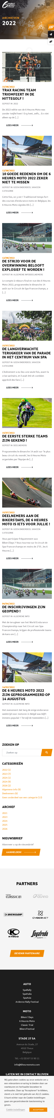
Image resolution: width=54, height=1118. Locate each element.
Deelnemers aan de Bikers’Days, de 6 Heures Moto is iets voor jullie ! (26, 520)
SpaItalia (27, 994)
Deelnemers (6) (10, 793)
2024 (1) (6, 777)
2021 (4, 813)
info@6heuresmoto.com (27, 1064)
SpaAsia (27, 997)
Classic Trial (27, 1025)
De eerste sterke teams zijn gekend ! (25, 438)
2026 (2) (6, 785)
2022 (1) (6, 769)
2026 (4, 828)
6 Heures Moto (27, 1021)
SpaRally (27, 990)
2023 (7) (6, 773)
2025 (4, 824)
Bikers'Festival (27, 1029)
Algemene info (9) (11, 789)
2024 (4, 821)
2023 (4, 817)
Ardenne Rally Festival (27, 1001)
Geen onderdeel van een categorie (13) (22, 797)
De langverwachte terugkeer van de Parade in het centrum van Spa (26, 353)
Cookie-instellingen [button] (15, 1109)
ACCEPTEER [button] (38, 1109)
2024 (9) (6, 781)
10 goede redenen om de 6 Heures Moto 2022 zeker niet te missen (26, 178)
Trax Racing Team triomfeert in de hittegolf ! (19, 94)
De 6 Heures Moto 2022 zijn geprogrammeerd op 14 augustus (26, 694)
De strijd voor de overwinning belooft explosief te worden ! (23, 265)
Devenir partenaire (27, 953)
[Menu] (48, 4)
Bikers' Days (27, 1017)
